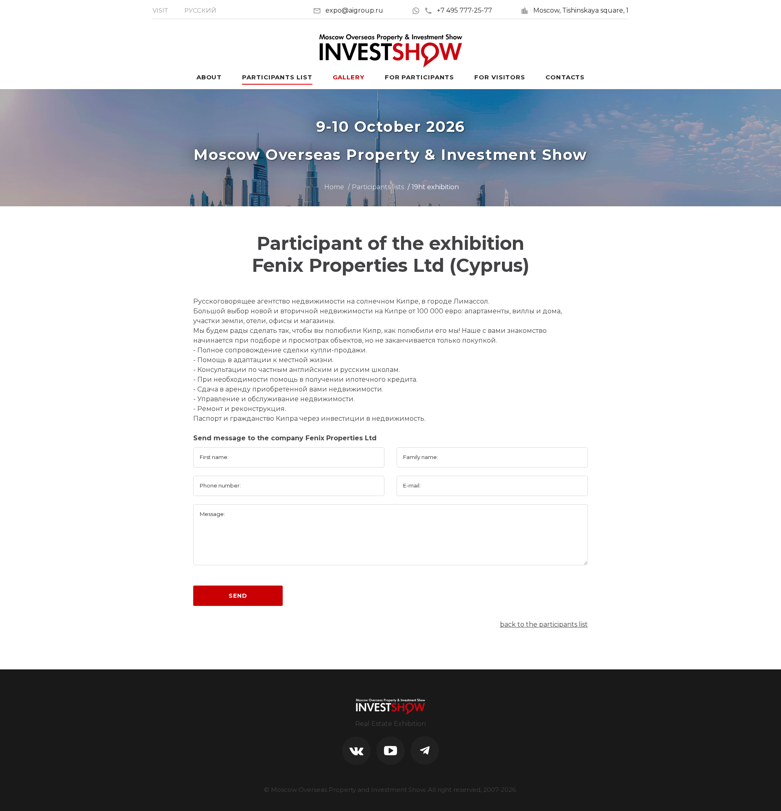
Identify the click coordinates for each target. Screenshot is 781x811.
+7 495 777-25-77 (464, 10)
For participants (419, 77)
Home (334, 187)
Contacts (565, 77)
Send (238, 595)
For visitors (499, 77)
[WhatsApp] (418, 10)
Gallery (348, 77)
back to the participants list (544, 624)
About (209, 77)
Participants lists (378, 187)
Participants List (277, 77)
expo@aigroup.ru (354, 10)
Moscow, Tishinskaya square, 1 (580, 10)
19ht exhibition (435, 187)
